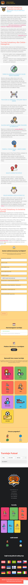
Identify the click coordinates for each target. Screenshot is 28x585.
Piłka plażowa (7, 420)
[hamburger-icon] (25, 3)
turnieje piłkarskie (19, 129)
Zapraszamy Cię (22, 35)
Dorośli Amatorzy (7, 405)
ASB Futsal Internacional (14, 25)
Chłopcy (20, 376)
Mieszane (7, 391)
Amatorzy (4, 528)
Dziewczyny (7, 376)
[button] (14, 331)
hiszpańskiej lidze (4, 240)
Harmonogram (6, 331)
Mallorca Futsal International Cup (14, 26)
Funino (21, 391)
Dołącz (2, 205)
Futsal (20, 406)
